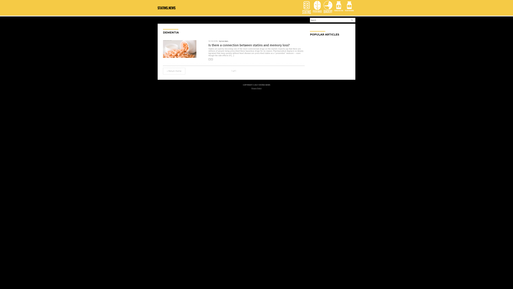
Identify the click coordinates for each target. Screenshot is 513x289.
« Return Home (174, 71)
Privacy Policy (256, 88)
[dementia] (166, 11)
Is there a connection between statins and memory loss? (249, 45)
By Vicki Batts (223, 41)
